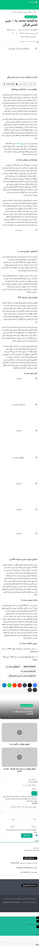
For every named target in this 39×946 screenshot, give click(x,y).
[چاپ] (30, 690)
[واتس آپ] (9, 685)
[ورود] (10, 6)
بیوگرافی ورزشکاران (17, 12)
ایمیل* (12, 826)
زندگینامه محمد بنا (27, 671)
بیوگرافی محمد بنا (12, 666)
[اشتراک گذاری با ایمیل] (35, 690)
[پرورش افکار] (33, 2)
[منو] (36, 6)
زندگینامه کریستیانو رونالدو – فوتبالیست (23, 712)
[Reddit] (14, 685)
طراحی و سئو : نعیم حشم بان (11, 902)
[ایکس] (30, 685)
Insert (37, 945)
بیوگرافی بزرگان (28, 12)
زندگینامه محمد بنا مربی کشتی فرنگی (21, 676)
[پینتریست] (19, 685)
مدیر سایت (21, 30)
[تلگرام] (4, 685)
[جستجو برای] (3, 6)
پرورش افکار (20, 143)
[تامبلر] (25, 685)
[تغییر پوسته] (6, 6)
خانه (34, 12)
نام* (13, 819)
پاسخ (36, 934)
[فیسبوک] (35, 685)
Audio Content (29, 666)
